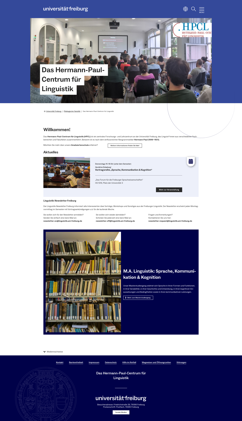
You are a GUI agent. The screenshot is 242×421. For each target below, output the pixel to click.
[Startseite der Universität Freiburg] (65, 9)
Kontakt (59, 362)
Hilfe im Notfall (129, 362)
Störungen (181, 362)
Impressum (94, 362)
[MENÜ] (201, 9)
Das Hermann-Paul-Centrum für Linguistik (73, 79)
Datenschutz (111, 362)
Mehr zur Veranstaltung (169, 190)
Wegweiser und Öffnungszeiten (156, 362)
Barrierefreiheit (76, 362)
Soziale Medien (121, 412)
